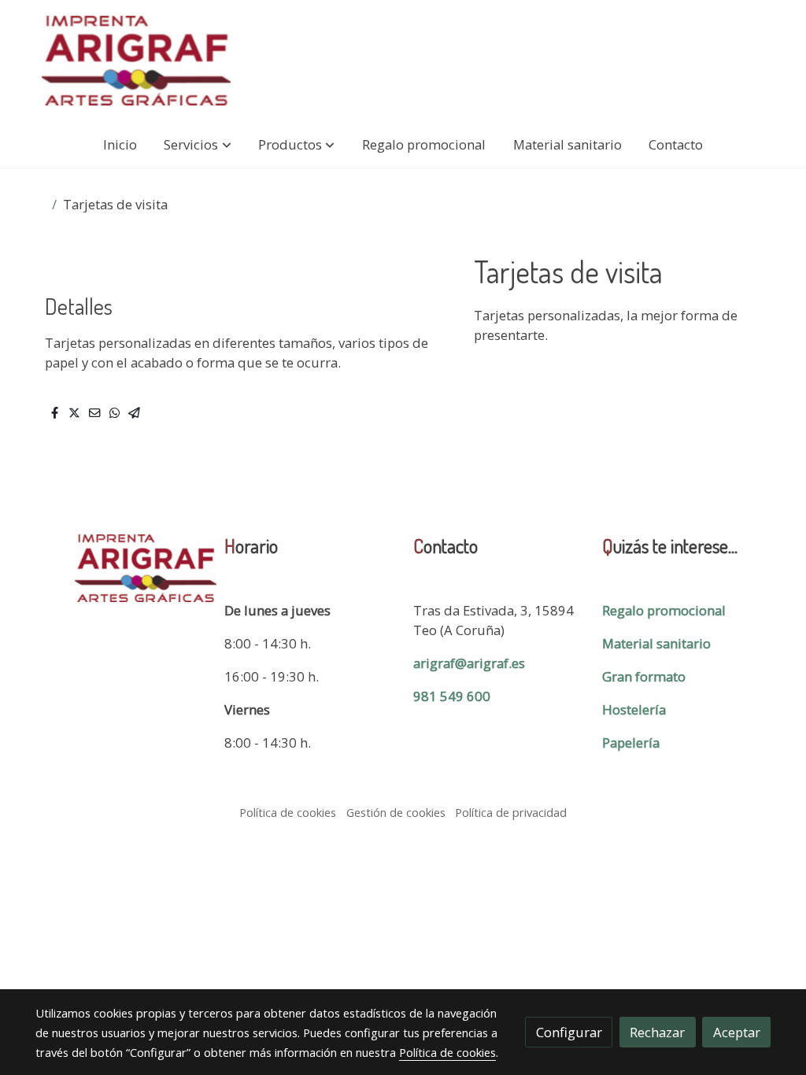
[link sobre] (119, 568)
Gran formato (644, 676)
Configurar (569, 1032)
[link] (136, 60)
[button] (198, 144)
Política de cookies (287, 812)
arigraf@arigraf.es (469, 663)
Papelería (631, 742)
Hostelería (634, 709)
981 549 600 (451, 696)
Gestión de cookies (396, 812)
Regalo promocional (664, 610)
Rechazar (657, 1032)
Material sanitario (656, 643)
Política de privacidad (511, 812)
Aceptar (736, 1032)
